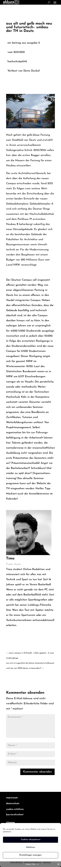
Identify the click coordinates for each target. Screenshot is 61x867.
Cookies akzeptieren (30, 840)
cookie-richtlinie (15, 809)
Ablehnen (30, 847)
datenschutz (12, 803)
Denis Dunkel (31, 71)
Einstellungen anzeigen (30, 855)
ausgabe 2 (33, 43)
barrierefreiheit (14, 815)
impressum (12, 798)
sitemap (10, 822)
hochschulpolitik (17, 61)
